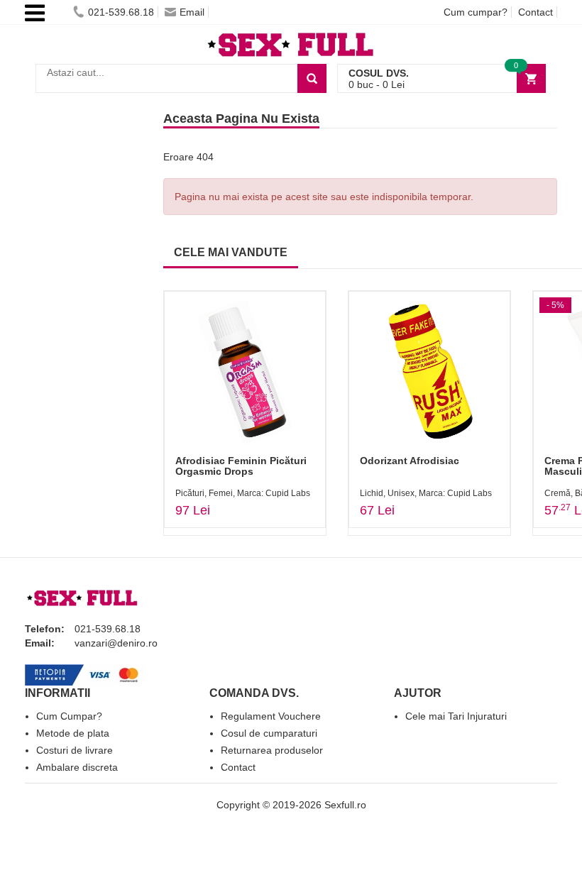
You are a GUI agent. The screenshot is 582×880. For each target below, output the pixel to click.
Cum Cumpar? (69, 716)
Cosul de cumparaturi (269, 733)
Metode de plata (72, 733)
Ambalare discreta (77, 767)
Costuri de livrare (74, 750)
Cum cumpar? (475, 12)
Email (192, 12)
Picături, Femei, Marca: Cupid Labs (242, 493)
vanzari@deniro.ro (116, 643)
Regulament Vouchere (271, 716)
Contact (535, 12)
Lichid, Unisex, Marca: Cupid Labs (426, 493)
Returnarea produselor (272, 750)
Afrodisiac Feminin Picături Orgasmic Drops (241, 466)
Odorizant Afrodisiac (409, 460)
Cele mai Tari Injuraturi (456, 716)
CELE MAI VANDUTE (230, 252)
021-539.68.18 (121, 12)
